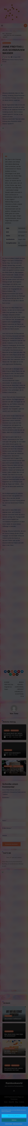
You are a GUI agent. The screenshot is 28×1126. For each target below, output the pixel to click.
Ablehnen (14, 1120)
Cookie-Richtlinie (8, 1123)
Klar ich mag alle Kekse (14, 1115)
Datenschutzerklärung (17, 1123)
